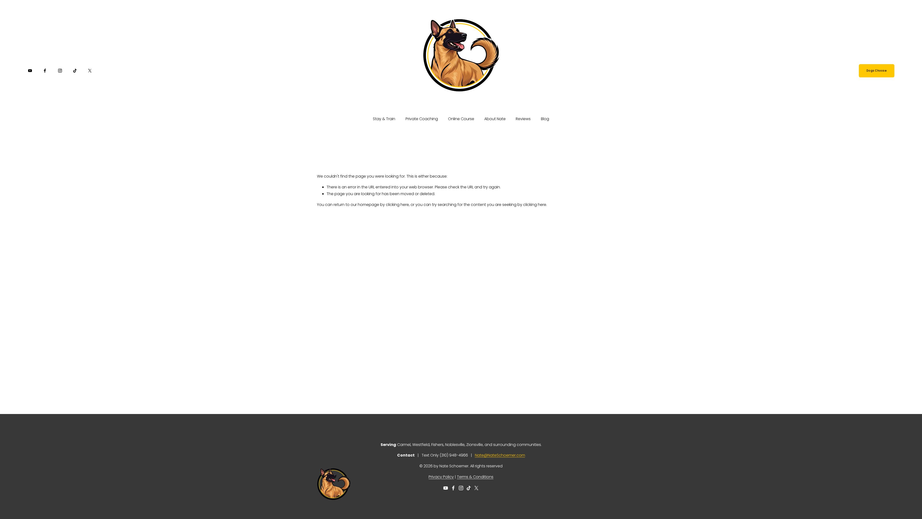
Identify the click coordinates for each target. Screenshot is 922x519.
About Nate (495, 119)
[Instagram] (60, 70)
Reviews (523, 119)
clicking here (397, 204)
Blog (545, 119)
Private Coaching (422, 119)
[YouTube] (30, 70)
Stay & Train (384, 119)
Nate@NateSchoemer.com (500, 455)
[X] (89, 70)
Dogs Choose (877, 71)
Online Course (461, 119)
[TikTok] (75, 70)
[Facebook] (44, 70)
